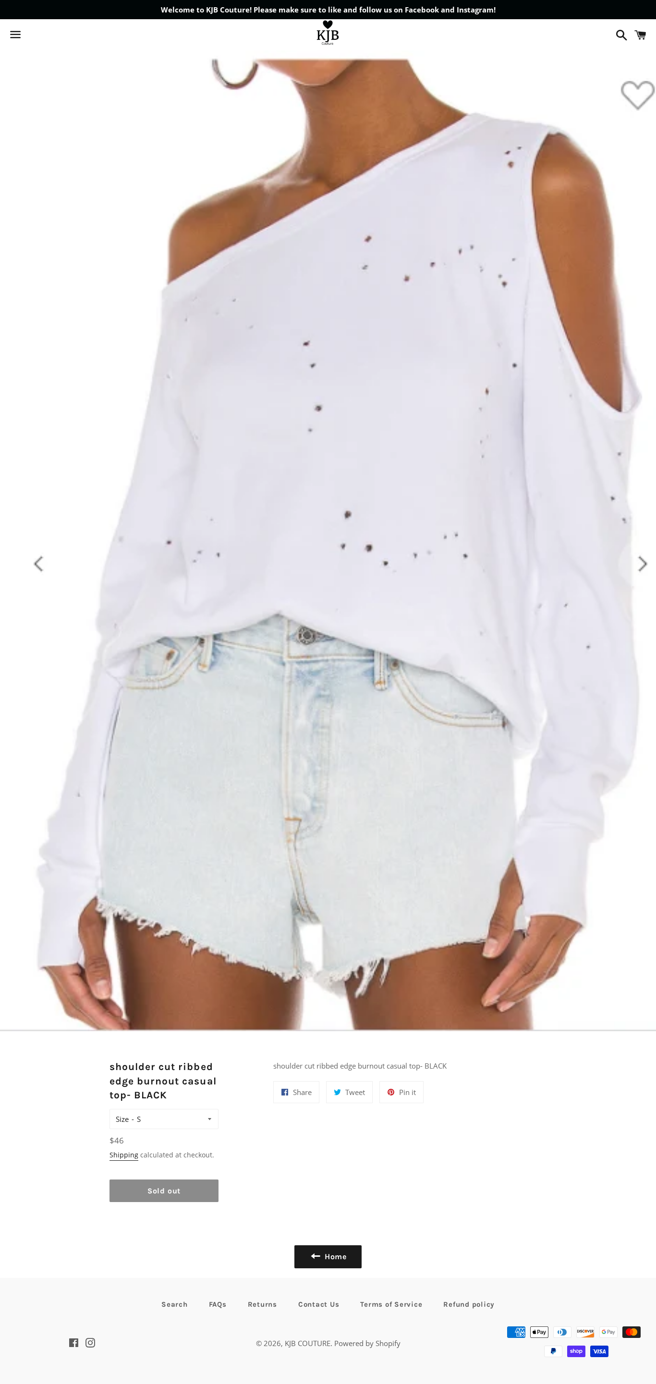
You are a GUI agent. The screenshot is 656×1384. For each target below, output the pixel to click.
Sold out (164, 1190)
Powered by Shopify (367, 1343)
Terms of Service (391, 1304)
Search (174, 1304)
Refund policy (469, 1304)
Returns (262, 1304)
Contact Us (319, 1304)
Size (122, 1119)
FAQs (218, 1304)
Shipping (123, 1154)
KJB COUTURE (307, 1343)
